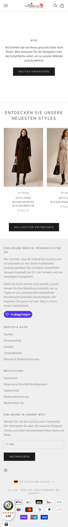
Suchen (8, 334)
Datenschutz (11, 390)
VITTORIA (23, 193)
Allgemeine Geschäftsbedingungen (25, 384)
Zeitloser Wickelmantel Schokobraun (23, 202)
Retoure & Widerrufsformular (21, 359)
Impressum (11, 378)
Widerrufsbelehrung (16, 396)
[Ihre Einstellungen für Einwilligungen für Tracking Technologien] (6, 524)
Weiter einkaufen (34, 71)
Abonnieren (19, 456)
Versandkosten (13, 353)
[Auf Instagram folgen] (6, 470)
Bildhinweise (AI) (14, 402)
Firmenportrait (12, 340)
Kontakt (8, 346)
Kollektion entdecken (34, 227)
